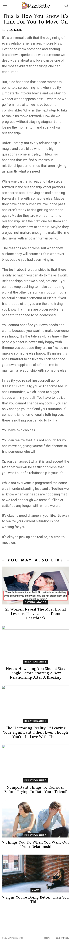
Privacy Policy (62, 937)
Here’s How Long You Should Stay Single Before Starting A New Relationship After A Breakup (35, 673)
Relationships (35, 661)
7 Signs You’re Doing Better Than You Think (35, 899)
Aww (35, 890)
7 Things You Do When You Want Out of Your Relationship (35, 844)
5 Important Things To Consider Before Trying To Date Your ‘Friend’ (35, 789)
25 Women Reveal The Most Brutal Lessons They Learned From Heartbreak (35, 613)
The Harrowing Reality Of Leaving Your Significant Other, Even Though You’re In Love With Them (35, 732)
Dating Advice (35, 602)
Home (47, 937)
